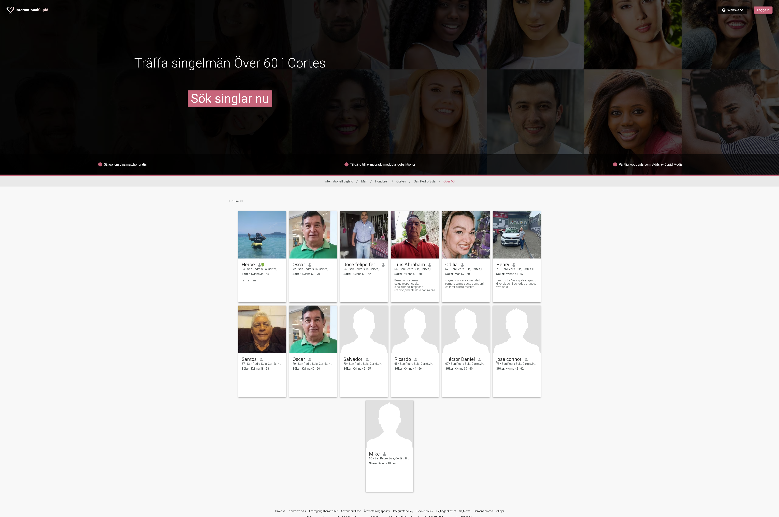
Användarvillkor (351, 511)
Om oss (280, 511)
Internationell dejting (338, 181)
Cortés (401, 181)
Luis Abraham (409, 264)
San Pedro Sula (425, 181)
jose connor (509, 359)
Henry (502, 264)
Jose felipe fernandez (361, 264)
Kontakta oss (297, 511)
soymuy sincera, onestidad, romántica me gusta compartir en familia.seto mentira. (465, 284)
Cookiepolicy (424, 511)
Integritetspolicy (403, 511)
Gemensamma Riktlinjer (489, 511)
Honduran (381, 181)
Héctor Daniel (460, 359)
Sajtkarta (464, 511)
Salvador (353, 359)
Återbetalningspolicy (377, 511)
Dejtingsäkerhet (446, 511)
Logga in (763, 10)
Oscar (299, 264)
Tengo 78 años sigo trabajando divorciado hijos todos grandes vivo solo (516, 284)
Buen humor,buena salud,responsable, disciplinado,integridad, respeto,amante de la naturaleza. (415, 285)
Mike (374, 454)
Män (364, 181)
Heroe (248, 264)
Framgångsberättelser (323, 511)
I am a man (249, 280)
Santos (249, 359)
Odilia (451, 264)
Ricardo (402, 359)
